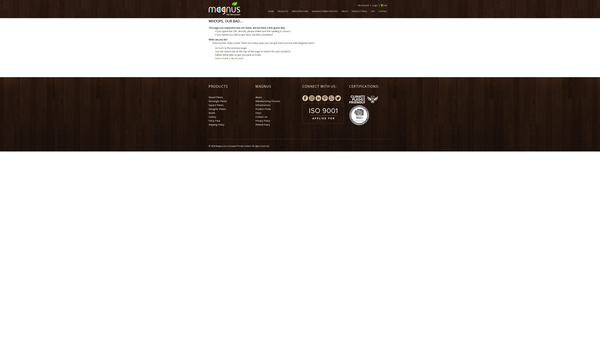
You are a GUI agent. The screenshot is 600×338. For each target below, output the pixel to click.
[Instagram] (312, 98)
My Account (237, 58)
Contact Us (261, 116)
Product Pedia (263, 108)
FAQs (258, 112)
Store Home (221, 58)
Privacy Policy (262, 120)
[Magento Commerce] (224, 8)
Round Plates (216, 97)
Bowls (212, 112)
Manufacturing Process (267, 101)
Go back (219, 47)
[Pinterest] (325, 98)
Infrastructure (262, 105)
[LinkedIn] (318, 98)
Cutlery (212, 116)
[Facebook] (305, 98)
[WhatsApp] (332, 98)
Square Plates (216, 105)
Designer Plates (217, 108)
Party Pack (214, 120)
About (258, 97)
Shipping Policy (216, 124)
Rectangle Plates (218, 101)
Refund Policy (262, 124)
